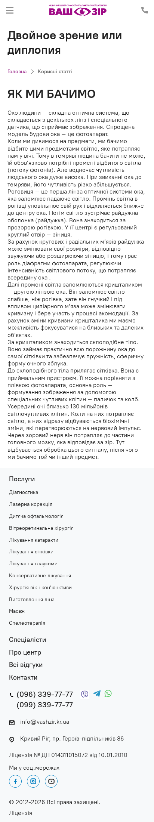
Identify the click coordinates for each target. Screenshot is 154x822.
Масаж (17, 611)
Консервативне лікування (40, 576)
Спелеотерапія (27, 623)
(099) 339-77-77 (44, 704)
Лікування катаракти (33, 540)
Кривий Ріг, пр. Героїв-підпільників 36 (72, 738)
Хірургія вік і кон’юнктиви (40, 588)
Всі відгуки (26, 665)
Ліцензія (20, 812)
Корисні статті (55, 72)
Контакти (23, 678)
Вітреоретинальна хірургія (41, 528)
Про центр (25, 652)
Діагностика (23, 492)
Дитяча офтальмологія (36, 516)
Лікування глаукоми (33, 564)
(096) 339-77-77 (44, 694)
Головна (17, 72)
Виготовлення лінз (32, 600)
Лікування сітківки (31, 552)
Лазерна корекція (30, 504)
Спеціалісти (27, 640)
